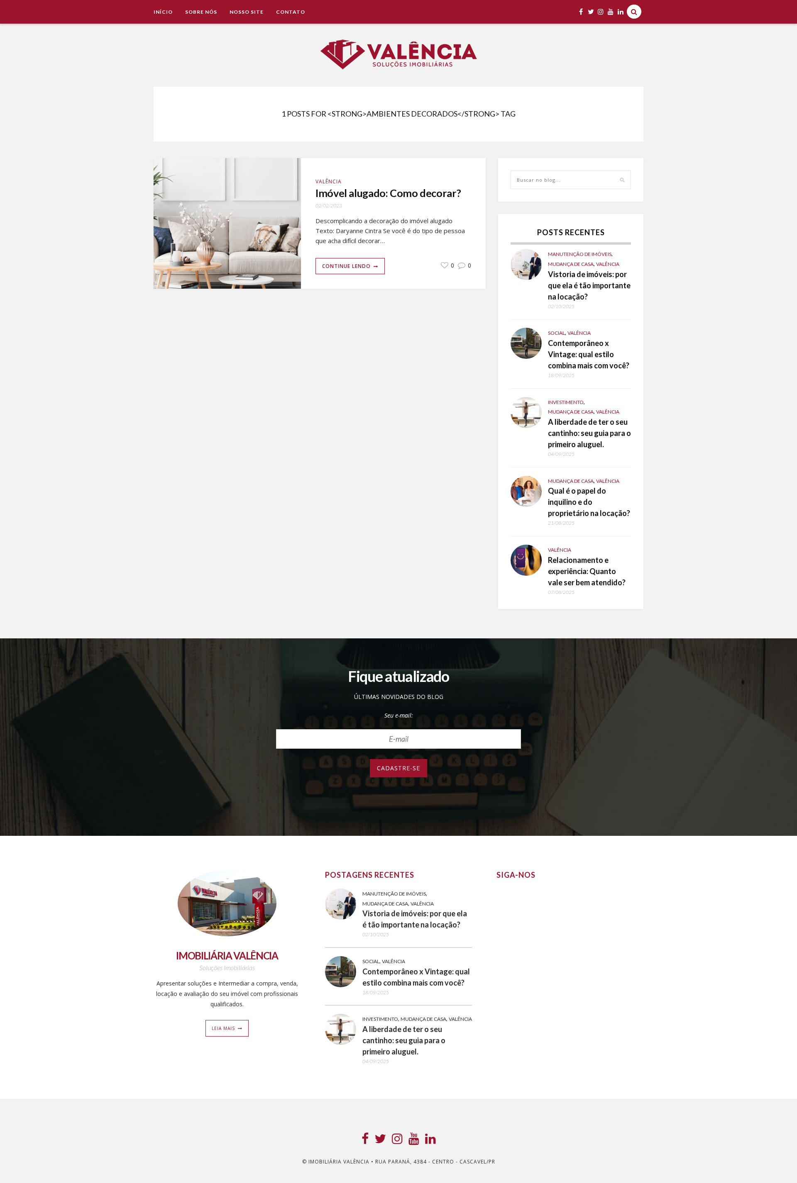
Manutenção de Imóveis (579, 254)
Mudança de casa (571, 264)
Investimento (566, 402)
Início (163, 12)
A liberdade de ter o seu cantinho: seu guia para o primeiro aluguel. (589, 433)
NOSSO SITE (247, 12)
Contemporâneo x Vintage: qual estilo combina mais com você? (588, 354)
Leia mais (223, 1028)
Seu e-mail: (398, 715)
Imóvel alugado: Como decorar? (388, 193)
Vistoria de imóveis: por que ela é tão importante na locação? (589, 285)
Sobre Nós (201, 12)
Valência (328, 181)
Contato (290, 12)
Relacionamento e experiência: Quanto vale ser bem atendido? (587, 571)
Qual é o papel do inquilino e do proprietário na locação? (589, 502)
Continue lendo (346, 266)
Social (556, 333)
